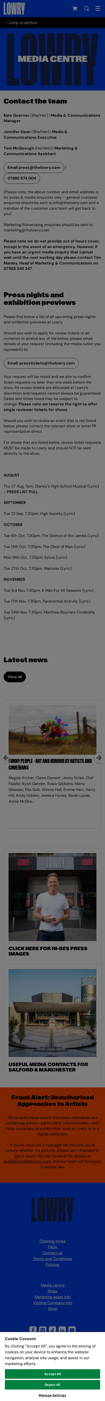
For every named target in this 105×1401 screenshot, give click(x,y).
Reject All (52, 1385)
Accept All (52, 1374)
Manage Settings (52, 1395)
